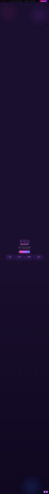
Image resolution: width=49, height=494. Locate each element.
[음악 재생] (45, 492)
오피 (24, 1)
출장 (31, 1)
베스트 (15, 1)
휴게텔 (27, 1)
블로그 (18, 1)
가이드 (12, 1)
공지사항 (20, 1)
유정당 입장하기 (43, 1)
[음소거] (47, 492)
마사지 (29, 1)
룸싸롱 (34, 1)
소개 (10, 1)
